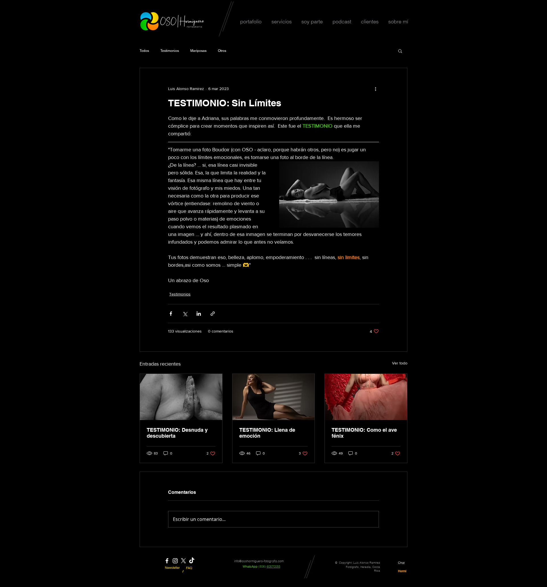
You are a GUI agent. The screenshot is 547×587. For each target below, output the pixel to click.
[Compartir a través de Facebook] (171, 313)
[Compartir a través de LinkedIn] (198, 313)
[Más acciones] (375, 88)
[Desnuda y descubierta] (181, 397)
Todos (144, 51)
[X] (183, 560)
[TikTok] (191, 560)
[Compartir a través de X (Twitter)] (184, 313)
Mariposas (198, 51)
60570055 (273, 566)
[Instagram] (175, 560)
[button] (250, 22)
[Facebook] (167, 560)
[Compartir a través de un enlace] (212, 313)
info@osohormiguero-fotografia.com (259, 561)
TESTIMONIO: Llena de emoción (267, 433)
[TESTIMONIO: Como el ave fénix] (366, 397)
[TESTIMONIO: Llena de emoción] (273, 397)
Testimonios (169, 51)
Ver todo (399, 363)
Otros (222, 51)
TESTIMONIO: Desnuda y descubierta (177, 433)
